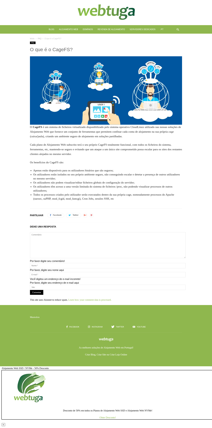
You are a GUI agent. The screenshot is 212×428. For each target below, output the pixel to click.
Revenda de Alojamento (111, 29)
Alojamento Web (68, 29)
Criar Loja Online (118, 354)
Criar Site (101, 354)
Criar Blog (90, 354)
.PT (161, 29)
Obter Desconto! (107, 417)
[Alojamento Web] (106, 20)
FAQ (39, 39)
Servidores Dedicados (143, 29)
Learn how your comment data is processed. (89, 300)
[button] (177, 29)
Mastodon (35, 317)
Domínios (88, 29)
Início (32, 39)
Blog (51, 29)
